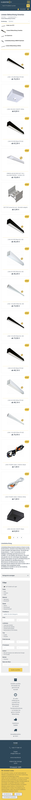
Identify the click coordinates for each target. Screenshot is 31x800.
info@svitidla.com (15, 753)
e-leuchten (3, 17)
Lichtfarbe (5, 623)
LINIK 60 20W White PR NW (15, 400)
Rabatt (4, 603)
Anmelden (23, 9)
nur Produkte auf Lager (11, 586)
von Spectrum (8, 35)
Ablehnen (18, 794)
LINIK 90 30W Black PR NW (15, 141)
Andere (4, 651)
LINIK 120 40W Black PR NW (15, 77)
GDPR (15, 763)
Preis (4, 617)
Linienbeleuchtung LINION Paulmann (14, 40)
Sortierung (4, 21)
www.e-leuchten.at (15, 757)
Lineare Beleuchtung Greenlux (14, 30)
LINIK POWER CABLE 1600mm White (15, 497)
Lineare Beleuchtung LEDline (13, 45)
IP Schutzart (6, 645)
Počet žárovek (6, 639)
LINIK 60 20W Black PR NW (15, 368)
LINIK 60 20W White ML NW (16, 271)
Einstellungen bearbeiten (10, 797)
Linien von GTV (10, 25)
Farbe (4, 589)
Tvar (4, 633)
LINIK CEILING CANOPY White (15, 109)
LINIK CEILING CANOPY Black (15, 529)
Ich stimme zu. (7, 794)
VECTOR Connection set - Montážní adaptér (15, 207)
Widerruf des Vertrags (15, 761)
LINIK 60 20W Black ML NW (15, 239)
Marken (4, 657)
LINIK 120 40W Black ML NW (15, 336)
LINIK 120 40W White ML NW (15, 304)
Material (5, 597)
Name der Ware (7, 662)
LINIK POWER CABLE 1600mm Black (15, 464)
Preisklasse (6, 611)
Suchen (28, 5)
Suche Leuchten (15, 670)
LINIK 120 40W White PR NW (15, 432)
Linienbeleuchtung (12, 17)
